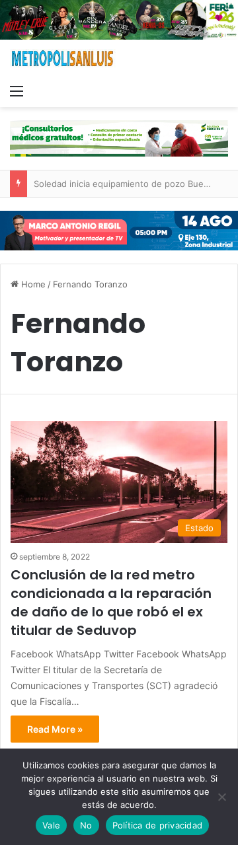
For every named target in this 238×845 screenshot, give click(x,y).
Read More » (55, 729)
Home (32, 284)
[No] (221, 796)
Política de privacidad (157, 825)
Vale (51, 825)
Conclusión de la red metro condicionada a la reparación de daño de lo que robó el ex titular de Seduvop (111, 603)
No (86, 825)
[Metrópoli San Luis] (63, 58)
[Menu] (16, 90)
